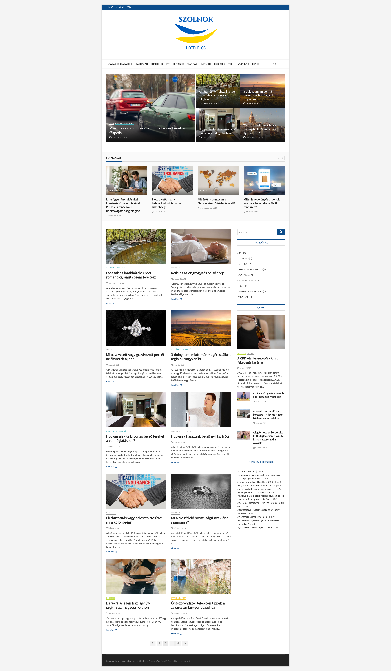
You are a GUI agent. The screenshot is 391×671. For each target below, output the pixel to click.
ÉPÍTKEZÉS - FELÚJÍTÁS (181, 431)
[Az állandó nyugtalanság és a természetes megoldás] (243, 396)
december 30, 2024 (208, 103)
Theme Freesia (149, 661)
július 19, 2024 (179, 442)
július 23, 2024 (207, 137)
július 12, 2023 (260, 401)
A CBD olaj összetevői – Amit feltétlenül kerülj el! (257, 360)
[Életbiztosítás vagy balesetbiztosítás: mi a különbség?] (172, 180)
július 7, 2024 (159, 212)
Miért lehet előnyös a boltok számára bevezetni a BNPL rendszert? (262, 203)
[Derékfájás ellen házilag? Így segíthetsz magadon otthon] (136, 576)
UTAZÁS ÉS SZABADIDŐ (120, 64)
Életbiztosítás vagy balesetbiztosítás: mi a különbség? (166, 203)
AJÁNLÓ (241, 252)
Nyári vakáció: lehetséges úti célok (254, 527)
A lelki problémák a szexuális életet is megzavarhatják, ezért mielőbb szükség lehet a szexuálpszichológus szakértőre (260, 496)
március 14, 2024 (180, 613)
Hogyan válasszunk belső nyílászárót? (200, 436)
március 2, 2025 (245, 368)
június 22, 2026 (114, 215)
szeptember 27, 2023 (208, 208)
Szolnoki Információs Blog (118, 661)
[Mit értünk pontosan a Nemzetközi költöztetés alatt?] (218, 180)
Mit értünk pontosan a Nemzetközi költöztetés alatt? (216, 201)
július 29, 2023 (251, 212)
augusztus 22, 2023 (254, 137)
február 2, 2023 (260, 448)
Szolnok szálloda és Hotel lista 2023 (255, 481)
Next (283, 158)
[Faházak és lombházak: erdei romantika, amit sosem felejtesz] (136, 246)
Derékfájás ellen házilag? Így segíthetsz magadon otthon (128, 605)
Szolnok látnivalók (246, 471)
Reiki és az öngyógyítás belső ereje (198, 273)
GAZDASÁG (142, 64)
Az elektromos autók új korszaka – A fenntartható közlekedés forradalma (268, 414)
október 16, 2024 (180, 279)
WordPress (160, 661)
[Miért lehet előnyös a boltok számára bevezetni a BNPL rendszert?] (264, 180)
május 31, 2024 (179, 528)
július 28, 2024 (251, 103)
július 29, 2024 (114, 365)
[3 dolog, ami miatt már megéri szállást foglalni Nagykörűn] (201, 328)
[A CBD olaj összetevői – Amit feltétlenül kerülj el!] (261, 332)
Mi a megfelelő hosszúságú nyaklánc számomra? (199, 520)
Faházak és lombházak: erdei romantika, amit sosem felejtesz (217, 95)
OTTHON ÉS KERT (160, 64)
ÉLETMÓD (206, 64)
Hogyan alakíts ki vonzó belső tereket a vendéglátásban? (218, 131)
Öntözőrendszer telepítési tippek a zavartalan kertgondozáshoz (198, 605)
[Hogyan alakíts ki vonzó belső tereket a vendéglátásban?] (136, 409)
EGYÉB (255, 64)
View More (111, 303)
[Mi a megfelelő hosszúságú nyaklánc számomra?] (201, 491)
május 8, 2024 (114, 613)
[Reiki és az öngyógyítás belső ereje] (201, 246)
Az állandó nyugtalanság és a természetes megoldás (268, 395)
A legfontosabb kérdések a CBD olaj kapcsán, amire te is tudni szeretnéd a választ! (268, 438)
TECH (231, 64)
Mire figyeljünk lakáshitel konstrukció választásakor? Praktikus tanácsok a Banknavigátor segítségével (123, 205)
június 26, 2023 (260, 423)
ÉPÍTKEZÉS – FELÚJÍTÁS (185, 64)
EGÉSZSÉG (219, 64)
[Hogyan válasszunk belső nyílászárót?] (201, 409)
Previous (278, 158)
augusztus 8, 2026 (119, 137)
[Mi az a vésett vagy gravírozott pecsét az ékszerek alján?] (136, 328)
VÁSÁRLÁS (243, 64)
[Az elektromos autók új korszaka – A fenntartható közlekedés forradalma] (243, 413)
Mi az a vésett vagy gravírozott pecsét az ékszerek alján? (135, 356)
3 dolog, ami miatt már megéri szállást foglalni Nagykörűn (258, 95)
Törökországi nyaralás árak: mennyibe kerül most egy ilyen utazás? (261, 129)
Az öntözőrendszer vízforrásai (252, 516)
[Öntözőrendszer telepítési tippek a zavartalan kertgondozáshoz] (201, 576)
